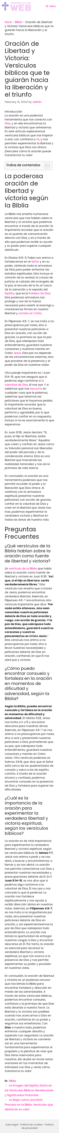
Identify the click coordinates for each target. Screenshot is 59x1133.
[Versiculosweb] (16, 6)
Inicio (8, 22)
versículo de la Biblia (23, 568)
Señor (35, 261)
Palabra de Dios (39, 293)
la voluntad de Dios (24, 383)
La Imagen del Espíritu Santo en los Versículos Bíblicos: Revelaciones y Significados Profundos (29, 1090)
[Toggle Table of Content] (45, 165)
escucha (36, 388)
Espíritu (9, 293)
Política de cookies (31, 1124)
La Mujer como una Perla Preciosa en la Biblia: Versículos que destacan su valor (29, 1104)
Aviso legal (12, 1124)
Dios (7, 123)
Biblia (18, 22)
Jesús (17, 353)
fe (38, 139)
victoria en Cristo (30, 313)
